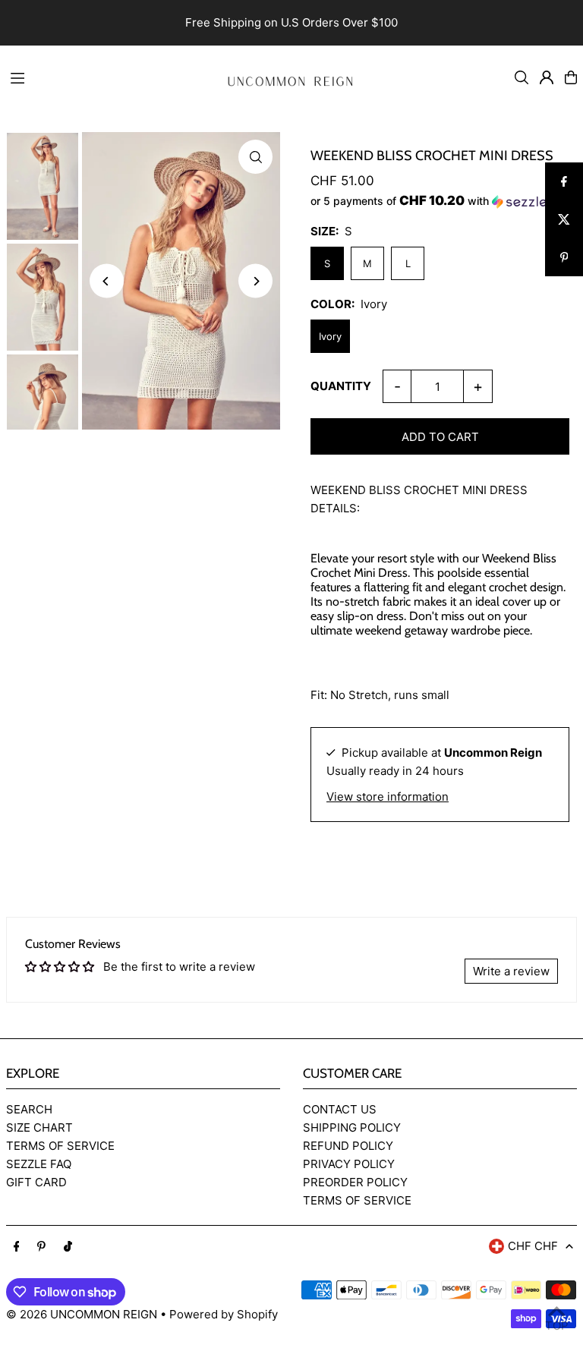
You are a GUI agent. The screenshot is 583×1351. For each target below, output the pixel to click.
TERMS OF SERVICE (60, 1145)
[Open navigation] (105, 76)
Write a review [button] (511, 971)
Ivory (330, 336)
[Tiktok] (68, 1247)
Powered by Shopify (223, 1314)
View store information (387, 796)
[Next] (255, 281)
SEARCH (29, 1109)
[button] (439, 201)
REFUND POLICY (348, 1145)
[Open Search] (521, 77)
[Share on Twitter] (564, 219)
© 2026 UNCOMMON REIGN (81, 1314)
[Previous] (107, 281)
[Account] (546, 77)
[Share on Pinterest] (564, 257)
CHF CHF (533, 1246)
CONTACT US (340, 1109)
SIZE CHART (39, 1127)
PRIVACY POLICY (349, 1164)
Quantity (340, 386)
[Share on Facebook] (564, 181)
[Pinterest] (41, 1247)
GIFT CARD (36, 1182)
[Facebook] (17, 1247)
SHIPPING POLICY (352, 1127)
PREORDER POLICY (355, 1182)
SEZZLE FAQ (38, 1164)
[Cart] (571, 77)
